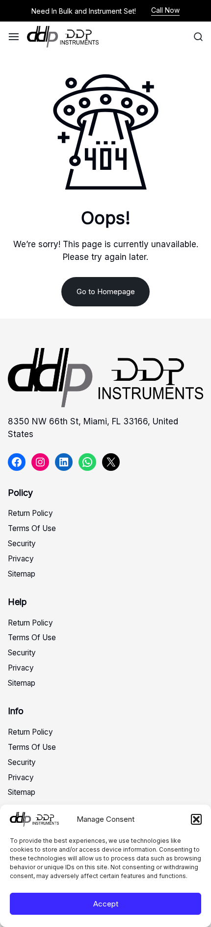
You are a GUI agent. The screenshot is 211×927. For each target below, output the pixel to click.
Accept (105, 903)
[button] (196, 819)
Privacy (21, 558)
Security (22, 543)
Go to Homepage (106, 291)
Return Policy (30, 513)
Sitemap (21, 574)
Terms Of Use (32, 528)
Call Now (165, 10)
